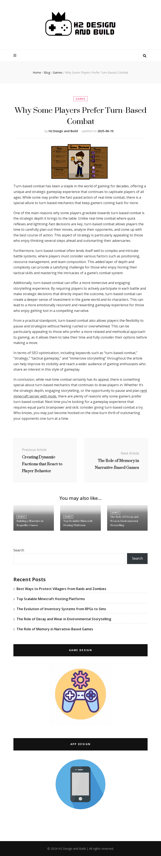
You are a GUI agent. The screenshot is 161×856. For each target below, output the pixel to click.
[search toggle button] (144, 56)
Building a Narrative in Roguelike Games (30, 523)
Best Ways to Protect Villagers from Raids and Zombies (61, 588)
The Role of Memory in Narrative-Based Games (55, 629)
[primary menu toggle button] (15, 55)
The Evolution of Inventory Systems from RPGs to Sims (61, 609)
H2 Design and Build (63, 131)
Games (80, 98)
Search (18, 550)
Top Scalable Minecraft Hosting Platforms (77, 523)
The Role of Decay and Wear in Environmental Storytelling (124, 521)
